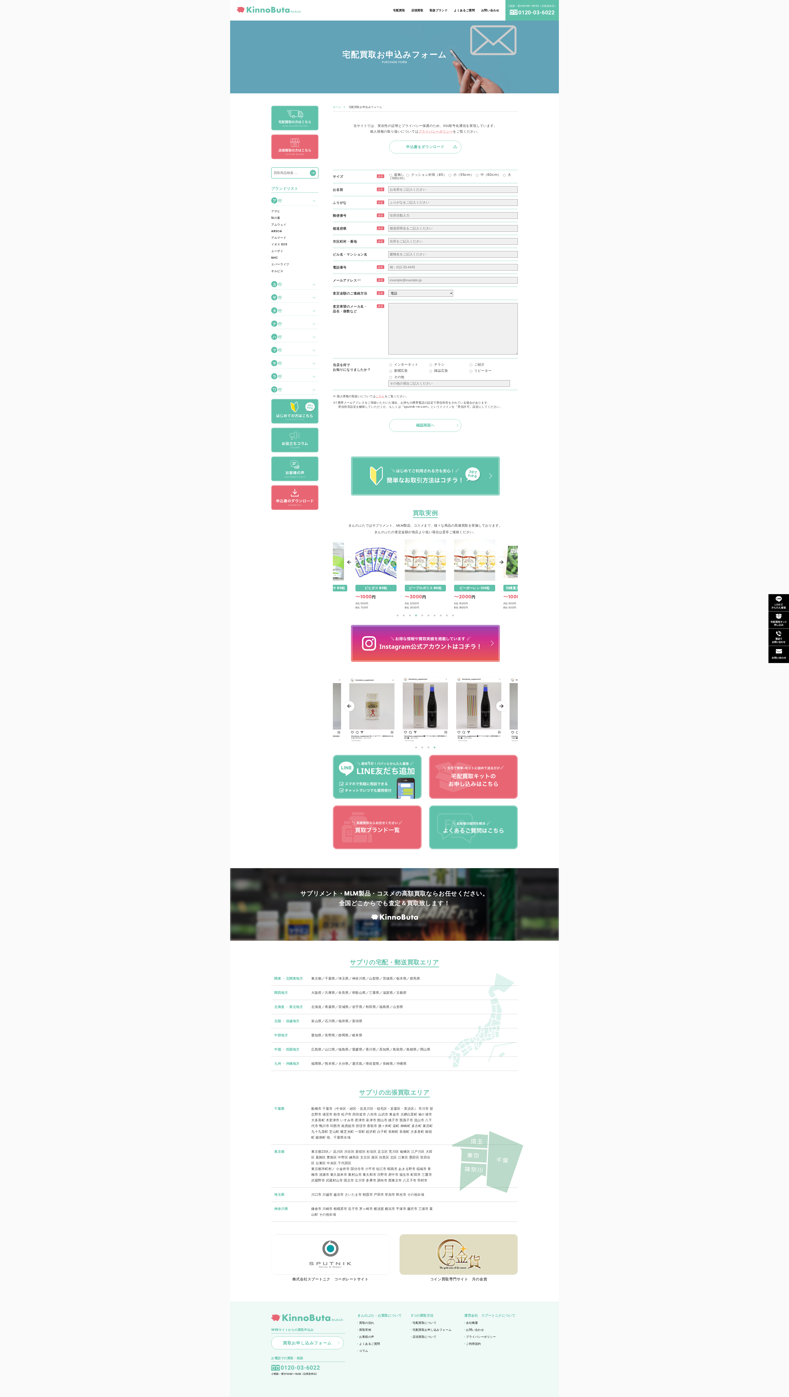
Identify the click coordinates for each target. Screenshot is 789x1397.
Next (501, 562)
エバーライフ (280, 264)
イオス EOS (279, 244)
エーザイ (277, 251)
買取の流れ (366, 1322)
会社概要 (472, 1322)
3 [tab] (410, 616)
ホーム (337, 107)
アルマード (278, 238)
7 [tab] (435, 616)
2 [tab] (404, 616)
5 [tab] (422, 616)
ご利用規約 (473, 1343)
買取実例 (365, 1329)
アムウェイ (278, 224)
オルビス (277, 271)
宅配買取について (424, 1322)
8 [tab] (441, 616)
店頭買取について (424, 1336)
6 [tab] (428, 616)
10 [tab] (453, 616)
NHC (274, 258)
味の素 (275, 218)
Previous (349, 562)
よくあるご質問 (369, 1343)
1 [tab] (398, 616)
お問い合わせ (475, 1329)
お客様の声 (366, 1336)
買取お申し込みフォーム (307, 1343)
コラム (363, 1350)
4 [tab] (416, 616)
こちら (380, 396)
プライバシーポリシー (435, 131)
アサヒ (275, 211)
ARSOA (276, 231)
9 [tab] (447, 616)
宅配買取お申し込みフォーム (432, 1329)
